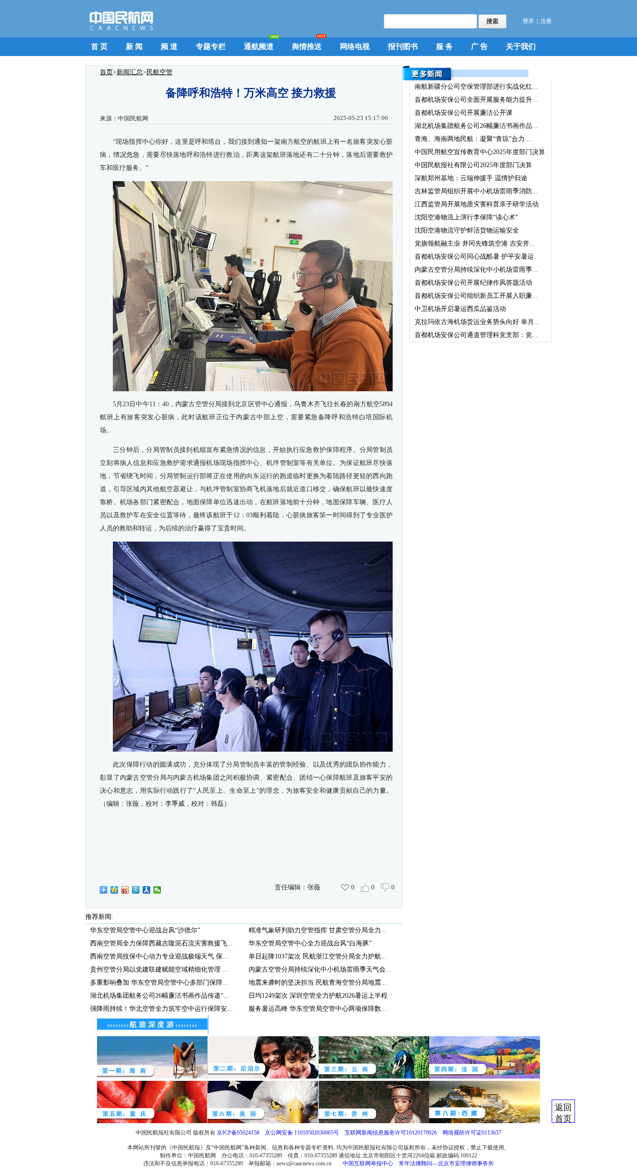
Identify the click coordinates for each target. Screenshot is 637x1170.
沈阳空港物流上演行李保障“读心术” (466, 217)
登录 (528, 21)
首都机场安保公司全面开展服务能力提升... (476, 99)
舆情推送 (307, 46)
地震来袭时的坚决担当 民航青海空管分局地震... (318, 982)
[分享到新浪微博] (125, 890)
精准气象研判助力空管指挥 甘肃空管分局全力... (318, 930)
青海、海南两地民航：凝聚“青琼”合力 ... (473, 138)
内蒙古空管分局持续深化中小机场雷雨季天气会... (320, 969)
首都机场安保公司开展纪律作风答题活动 (473, 282)
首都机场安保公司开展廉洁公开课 (463, 112)
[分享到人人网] (147, 890)
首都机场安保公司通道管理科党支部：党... (476, 334)
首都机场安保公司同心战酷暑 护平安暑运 (474, 256)
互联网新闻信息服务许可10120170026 (391, 1132)
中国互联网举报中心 (368, 1163)
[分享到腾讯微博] (136, 890)
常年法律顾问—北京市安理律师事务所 (446, 1163)
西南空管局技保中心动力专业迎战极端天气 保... (159, 956)
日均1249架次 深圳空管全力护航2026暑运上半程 (318, 995)
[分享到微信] (157, 890)
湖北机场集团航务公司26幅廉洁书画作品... (476, 125)
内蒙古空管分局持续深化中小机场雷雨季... (476, 269)
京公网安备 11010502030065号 (302, 1132)
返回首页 (563, 1113)
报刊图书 (403, 46)
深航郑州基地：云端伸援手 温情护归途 (471, 178)
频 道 (169, 46)
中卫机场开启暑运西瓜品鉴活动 (460, 308)
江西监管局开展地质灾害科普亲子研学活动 (477, 204)
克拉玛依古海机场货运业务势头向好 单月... (477, 321)
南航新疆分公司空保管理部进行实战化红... (476, 86)
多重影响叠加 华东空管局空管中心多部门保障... (159, 982)
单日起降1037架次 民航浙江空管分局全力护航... (318, 956)
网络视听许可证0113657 (472, 1132)
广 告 (479, 46)
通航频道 (259, 46)
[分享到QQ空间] (114, 890)
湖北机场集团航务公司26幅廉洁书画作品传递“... (159, 995)
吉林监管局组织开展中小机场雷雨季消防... (476, 191)
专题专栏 (211, 46)
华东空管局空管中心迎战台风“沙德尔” (145, 930)
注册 (546, 21)
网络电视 (355, 46)
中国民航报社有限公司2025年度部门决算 (473, 165)
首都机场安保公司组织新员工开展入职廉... (476, 295)
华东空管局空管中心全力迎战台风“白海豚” (310, 943)
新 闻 (134, 46)
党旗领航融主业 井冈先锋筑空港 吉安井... (475, 243)
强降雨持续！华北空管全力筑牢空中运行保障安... (161, 1008)
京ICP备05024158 (238, 1132)
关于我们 (521, 46)
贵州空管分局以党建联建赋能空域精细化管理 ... (159, 969)
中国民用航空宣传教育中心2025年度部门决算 (480, 151)
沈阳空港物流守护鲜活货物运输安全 (467, 230)
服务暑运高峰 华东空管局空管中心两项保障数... (318, 1008)
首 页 (99, 46)
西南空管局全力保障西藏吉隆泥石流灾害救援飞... (161, 943)
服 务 (444, 46)
